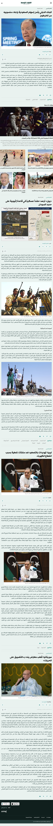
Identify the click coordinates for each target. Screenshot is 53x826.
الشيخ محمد (44, 701)
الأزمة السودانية (34, 440)
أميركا (33, 443)
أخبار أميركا (6, 440)
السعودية (28, 99)
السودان (44, 443)
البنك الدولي (35, 99)
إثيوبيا (38, 443)
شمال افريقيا (40, 8)
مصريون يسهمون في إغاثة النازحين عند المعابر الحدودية (40, 168)
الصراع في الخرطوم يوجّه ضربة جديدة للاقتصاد (42, 190)
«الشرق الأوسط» (45, 51)
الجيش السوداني (25, 440)
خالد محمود (45, 497)
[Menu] (51, 3)
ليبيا (38, 647)
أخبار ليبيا (43, 647)
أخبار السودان (43, 99)
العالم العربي (49, 8)
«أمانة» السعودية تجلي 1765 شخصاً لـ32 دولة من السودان (37, 138)
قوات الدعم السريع (15, 440)
